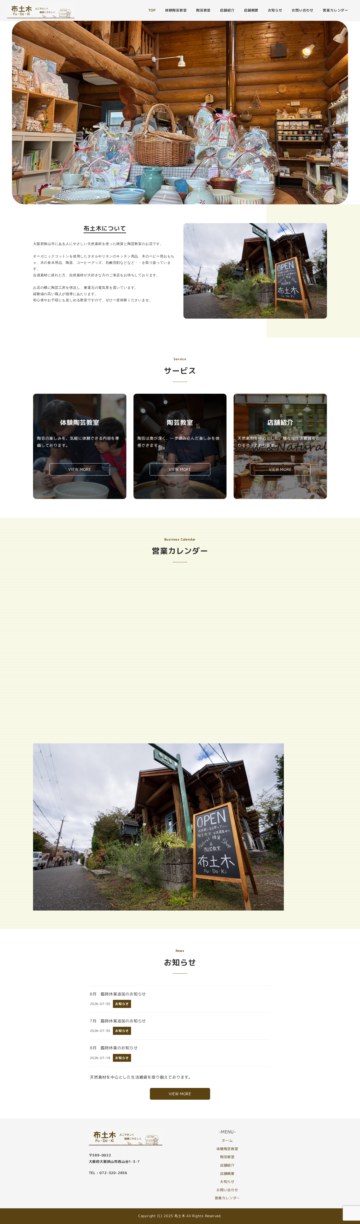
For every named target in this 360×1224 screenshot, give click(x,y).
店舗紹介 (227, 1165)
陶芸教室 (227, 1157)
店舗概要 (227, 1173)
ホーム (227, 1140)
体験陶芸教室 (227, 1148)
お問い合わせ (227, 1190)
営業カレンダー (227, 1198)
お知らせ (227, 1181)
